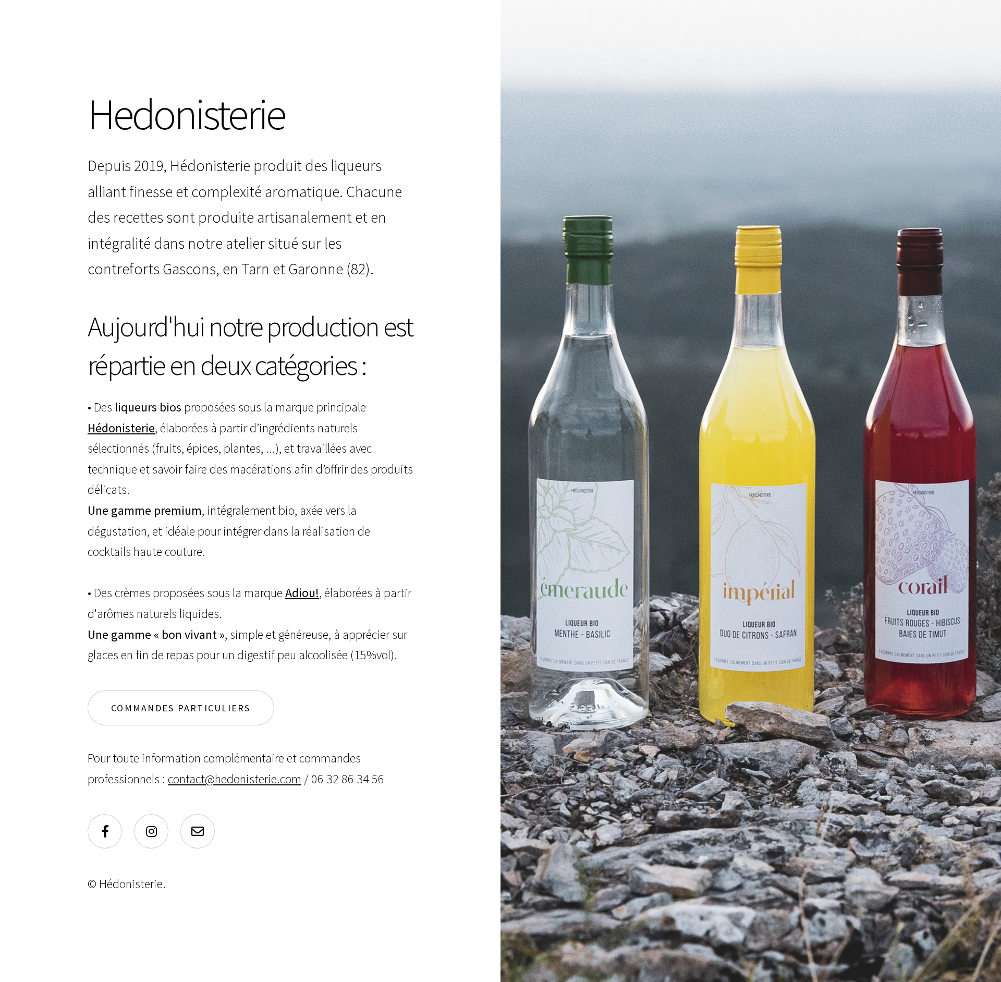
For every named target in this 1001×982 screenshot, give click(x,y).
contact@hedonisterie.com (234, 779)
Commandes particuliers (181, 708)
